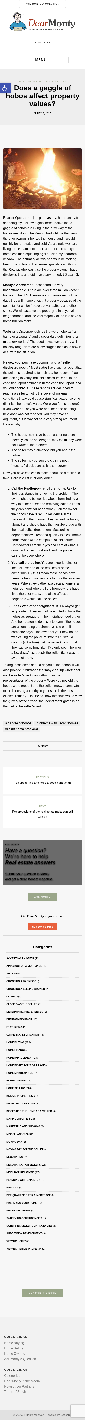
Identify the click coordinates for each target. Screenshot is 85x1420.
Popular (12, 1187)
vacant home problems (21, 729)
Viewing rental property (24, 1248)
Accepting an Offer (20, 958)
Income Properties (19, 1095)
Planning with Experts (22, 1180)
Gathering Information (22, 1034)
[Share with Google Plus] (45, 755)
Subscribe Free (42, 926)
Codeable (66, 1414)
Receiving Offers (18, 1210)
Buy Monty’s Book (42, 1293)
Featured (13, 1027)
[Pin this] (51, 755)
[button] (5, 88)
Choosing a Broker (20, 981)
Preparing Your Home (21, 1202)
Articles (12, 973)
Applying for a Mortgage (24, 966)
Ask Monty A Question (42, 4)
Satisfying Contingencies (24, 1218)
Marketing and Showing (23, 1126)
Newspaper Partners (19, 1386)
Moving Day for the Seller (25, 1149)
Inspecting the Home (20, 1103)
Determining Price (19, 1019)
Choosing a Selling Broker (25, 988)
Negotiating (14, 1157)
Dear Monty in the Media (22, 1381)
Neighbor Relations (52, 81)
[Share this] (33, 755)
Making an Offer (18, 1118)
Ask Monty (42, 897)
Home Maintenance (19, 1073)
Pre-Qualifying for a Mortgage (28, 1195)
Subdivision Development (24, 1233)
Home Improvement (19, 1057)
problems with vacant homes (57, 723)
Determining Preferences (24, 1011)
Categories (12, 1375)
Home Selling (15, 1088)
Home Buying (15, 1042)
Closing (12, 996)
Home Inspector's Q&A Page (25, 1065)
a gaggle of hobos (18, 723)
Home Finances (16, 1050)
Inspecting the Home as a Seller (29, 1111)
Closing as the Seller (22, 1004)
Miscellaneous (17, 1134)
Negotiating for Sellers (23, 1164)
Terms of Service (16, 1392)
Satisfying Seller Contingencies (29, 1225)
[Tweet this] (39, 755)
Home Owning (28, 81)
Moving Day (14, 1141)
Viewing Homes (16, 1241)
